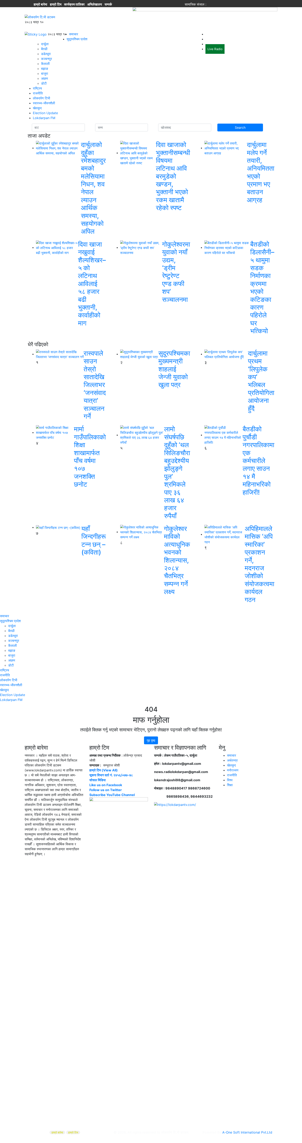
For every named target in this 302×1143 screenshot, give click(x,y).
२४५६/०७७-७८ (123, 775)
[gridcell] (118, 929)
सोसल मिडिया (97, 780)
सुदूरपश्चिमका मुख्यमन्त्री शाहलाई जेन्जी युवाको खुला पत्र (174, 369)
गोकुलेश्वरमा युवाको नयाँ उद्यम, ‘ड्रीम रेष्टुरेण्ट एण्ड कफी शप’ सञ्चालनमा (176, 271)
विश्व (230, 780)
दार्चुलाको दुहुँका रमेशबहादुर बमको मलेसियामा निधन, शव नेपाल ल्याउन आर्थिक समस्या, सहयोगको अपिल (93, 188)
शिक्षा (230, 785)
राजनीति (38, 93)
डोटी (44, 83)
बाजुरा (44, 73)
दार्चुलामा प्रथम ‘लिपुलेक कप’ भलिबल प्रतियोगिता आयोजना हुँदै (261, 380)
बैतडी (44, 49)
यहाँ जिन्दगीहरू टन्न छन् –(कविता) (93, 540)
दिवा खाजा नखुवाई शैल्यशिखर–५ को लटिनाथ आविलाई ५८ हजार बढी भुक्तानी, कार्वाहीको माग (92, 283)
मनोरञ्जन (232, 770)
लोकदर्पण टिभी (41, 98)
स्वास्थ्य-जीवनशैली (44, 103)
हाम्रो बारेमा (40, 4)
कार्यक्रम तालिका (74, 4)
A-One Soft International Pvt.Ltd (247, 1132)
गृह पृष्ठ (151, 740)
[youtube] (225, 4)
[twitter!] (215, 4)
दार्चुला (45, 44)
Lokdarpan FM (44, 118)
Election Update (45, 113)
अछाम (44, 78)
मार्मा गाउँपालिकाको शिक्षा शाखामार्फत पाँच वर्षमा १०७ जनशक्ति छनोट (90, 456)
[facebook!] (210, 4)
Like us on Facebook (105, 785)
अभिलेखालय (94, 4)
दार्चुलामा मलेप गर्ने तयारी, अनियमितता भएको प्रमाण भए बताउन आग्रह (260, 172)
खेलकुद (37, 108)
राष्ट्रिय (37, 88)
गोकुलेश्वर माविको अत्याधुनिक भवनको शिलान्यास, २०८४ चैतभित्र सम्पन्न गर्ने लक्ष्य (177, 560)
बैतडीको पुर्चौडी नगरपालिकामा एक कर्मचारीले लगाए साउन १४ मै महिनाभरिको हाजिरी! (258, 460)
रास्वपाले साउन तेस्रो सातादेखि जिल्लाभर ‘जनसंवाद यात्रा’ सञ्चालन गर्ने (95, 384)
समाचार (73, 34)
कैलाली (45, 64)
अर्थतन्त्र (232, 760)
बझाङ (44, 69)
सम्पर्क (108, 4)
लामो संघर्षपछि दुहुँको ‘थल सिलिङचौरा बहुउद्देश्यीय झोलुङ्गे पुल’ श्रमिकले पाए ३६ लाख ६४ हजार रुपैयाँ (177, 472)
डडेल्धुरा (46, 54)
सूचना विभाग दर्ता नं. (101, 775)
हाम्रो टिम (55, 4)
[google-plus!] (220, 4)
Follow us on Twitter (105, 790)
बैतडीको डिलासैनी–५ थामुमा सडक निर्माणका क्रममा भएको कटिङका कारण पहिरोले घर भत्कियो (262, 287)
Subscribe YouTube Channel (112, 795)
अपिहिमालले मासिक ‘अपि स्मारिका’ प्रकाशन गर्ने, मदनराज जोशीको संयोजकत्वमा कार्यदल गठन (259, 564)
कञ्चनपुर (46, 59)
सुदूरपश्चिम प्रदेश (77, 39)
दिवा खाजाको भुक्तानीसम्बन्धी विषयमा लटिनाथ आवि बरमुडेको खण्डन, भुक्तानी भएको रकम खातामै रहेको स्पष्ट (173, 176)
